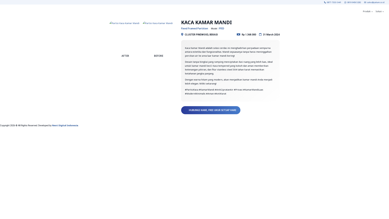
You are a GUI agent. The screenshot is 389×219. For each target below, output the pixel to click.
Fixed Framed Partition (194, 28)
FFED (221, 28)
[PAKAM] (13, 11)
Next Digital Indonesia (65, 125)
